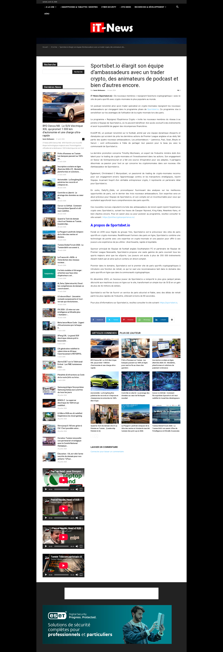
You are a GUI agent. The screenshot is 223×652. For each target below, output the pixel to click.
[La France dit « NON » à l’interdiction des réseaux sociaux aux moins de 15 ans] (49, 260)
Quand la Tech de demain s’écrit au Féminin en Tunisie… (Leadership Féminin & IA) (104, 428)
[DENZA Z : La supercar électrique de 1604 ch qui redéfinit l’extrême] (49, 403)
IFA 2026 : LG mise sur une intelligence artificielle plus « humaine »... (69, 312)
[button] (177, 7)
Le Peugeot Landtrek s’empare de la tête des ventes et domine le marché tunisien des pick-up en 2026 (135, 428)
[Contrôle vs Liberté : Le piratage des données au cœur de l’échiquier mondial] (135, 381)
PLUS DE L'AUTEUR (130, 332)
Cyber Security (108, 7)
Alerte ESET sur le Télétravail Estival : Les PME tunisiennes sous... (70, 364)
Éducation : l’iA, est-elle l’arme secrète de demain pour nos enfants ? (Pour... (70, 456)
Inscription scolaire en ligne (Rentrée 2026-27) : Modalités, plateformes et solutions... (70, 169)
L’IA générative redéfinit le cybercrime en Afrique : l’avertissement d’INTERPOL (69, 351)
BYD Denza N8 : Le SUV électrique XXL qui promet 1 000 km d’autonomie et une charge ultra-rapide (63, 130)
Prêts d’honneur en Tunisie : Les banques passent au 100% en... (70, 156)
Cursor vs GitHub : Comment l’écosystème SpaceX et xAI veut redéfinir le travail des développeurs (166, 395)
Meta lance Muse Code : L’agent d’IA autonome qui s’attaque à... (71, 325)
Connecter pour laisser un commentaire (107, 451)
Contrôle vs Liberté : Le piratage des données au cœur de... (70, 195)
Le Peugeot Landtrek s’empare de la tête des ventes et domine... (70, 234)
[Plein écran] (81, 489)
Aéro (46, 13)
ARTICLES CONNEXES (104, 332)
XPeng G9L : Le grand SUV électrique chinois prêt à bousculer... (68, 338)
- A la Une (53, 47)
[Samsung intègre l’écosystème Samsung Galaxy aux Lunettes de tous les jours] (49, 390)
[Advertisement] (111, 593)
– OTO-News (125, 7)
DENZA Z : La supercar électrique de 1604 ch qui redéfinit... (68, 402)
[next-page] (96, 436)
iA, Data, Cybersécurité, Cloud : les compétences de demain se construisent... (71, 286)
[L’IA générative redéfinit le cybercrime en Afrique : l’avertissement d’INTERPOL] (49, 351)
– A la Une (49, 7)
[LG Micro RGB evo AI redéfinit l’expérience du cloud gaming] (49, 416)
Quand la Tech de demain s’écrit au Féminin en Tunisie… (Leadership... (70, 221)
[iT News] (111, 27)
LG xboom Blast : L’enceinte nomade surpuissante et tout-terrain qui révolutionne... (70, 299)
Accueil (45, 47)
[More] (172, 319)
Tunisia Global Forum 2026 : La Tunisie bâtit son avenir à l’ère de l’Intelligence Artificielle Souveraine (165, 428)
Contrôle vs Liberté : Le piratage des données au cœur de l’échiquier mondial (135, 395)
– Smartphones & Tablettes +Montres (79, 7)
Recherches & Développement (149, 7)
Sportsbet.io (153, 109)
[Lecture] (46, 489)
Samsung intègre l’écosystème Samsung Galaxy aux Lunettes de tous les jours (71, 389)
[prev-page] (92, 436)
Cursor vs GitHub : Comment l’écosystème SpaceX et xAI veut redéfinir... (70, 208)
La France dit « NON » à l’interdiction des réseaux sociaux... (68, 260)
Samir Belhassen (99, 90)
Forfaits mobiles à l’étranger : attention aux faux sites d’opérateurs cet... (70, 273)
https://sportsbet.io (168, 302)
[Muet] (77, 489)
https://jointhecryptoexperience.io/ (118, 217)
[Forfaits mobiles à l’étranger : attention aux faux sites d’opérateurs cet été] (49, 273)
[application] (63, 480)
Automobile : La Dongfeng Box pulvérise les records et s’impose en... (70, 182)
